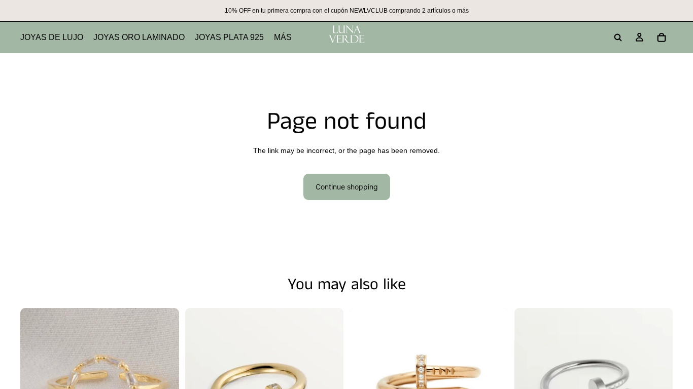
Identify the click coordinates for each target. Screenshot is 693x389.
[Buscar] (618, 37)
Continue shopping (347, 186)
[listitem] (283, 37)
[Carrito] (661, 37)
